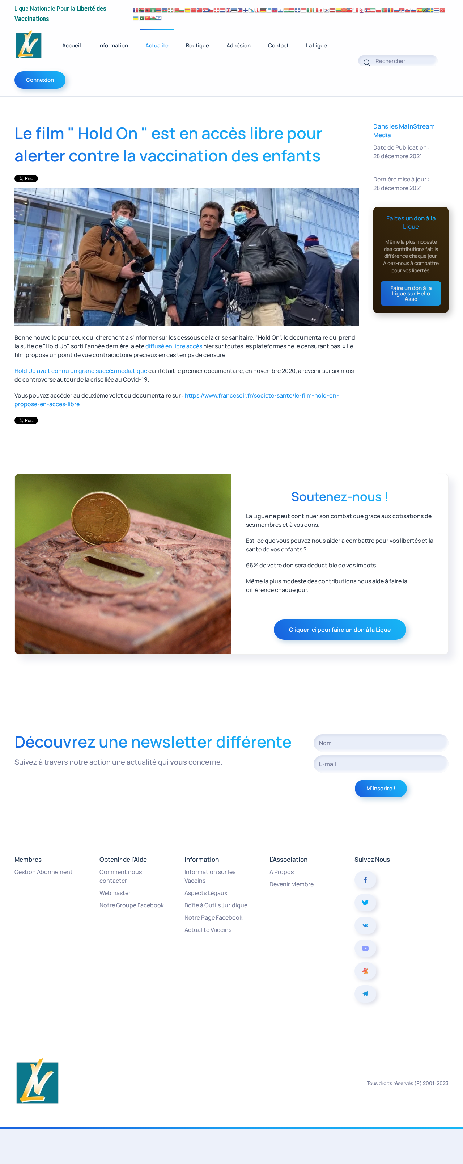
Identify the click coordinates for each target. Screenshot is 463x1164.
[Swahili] (425, 10)
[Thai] (436, 10)
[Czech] (211, 10)
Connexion (40, 80)
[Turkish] (442, 10)
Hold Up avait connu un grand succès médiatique (80, 371)
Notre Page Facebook (213, 917)
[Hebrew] (280, 10)
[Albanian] (147, 10)
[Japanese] (321, 10)
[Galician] (251, 10)
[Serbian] (402, 10)
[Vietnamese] (147, 17)
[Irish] (309, 10)
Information (113, 45)
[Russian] (396, 10)
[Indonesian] (303, 10)
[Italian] (315, 10)
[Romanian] (390, 10)
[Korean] (327, 10)
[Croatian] (205, 10)
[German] (263, 10)
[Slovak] (408, 10)
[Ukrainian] (136, 17)
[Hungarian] (292, 10)
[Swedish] (431, 10)
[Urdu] (141, 17)
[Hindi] (286, 10)
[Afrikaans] (141, 10)
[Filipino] (240, 10)
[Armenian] (159, 10)
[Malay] (350, 10)
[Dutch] (222, 10)
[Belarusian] (176, 10)
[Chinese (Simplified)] (193, 10)
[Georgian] (257, 10)
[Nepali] (361, 10)
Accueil (71, 45)
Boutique (197, 45)
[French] (136, 10)
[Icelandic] (298, 10)
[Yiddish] (159, 17)
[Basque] (170, 10)
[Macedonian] (344, 10)
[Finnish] (246, 10)
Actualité (157, 45)
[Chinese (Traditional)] (199, 10)
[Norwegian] (367, 10)
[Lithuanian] (338, 10)
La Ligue (316, 45)
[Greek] (269, 10)
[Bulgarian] (182, 10)
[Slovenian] (413, 10)
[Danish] (217, 10)
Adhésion (238, 45)
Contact (278, 45)
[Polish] (379, 10)
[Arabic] (153, 10)
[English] (228, 10)
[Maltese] (355, 10)
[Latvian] (332, 10)
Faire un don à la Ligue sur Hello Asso (411, 293)
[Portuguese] (384, 10)
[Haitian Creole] (274, 10)
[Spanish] (419, 10)
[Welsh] (153, 17)
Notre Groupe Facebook (131, 905)
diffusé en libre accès (173, 346)
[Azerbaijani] (164, 10)
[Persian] (373, 10)
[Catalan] (188, 10)
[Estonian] (234, 10)
